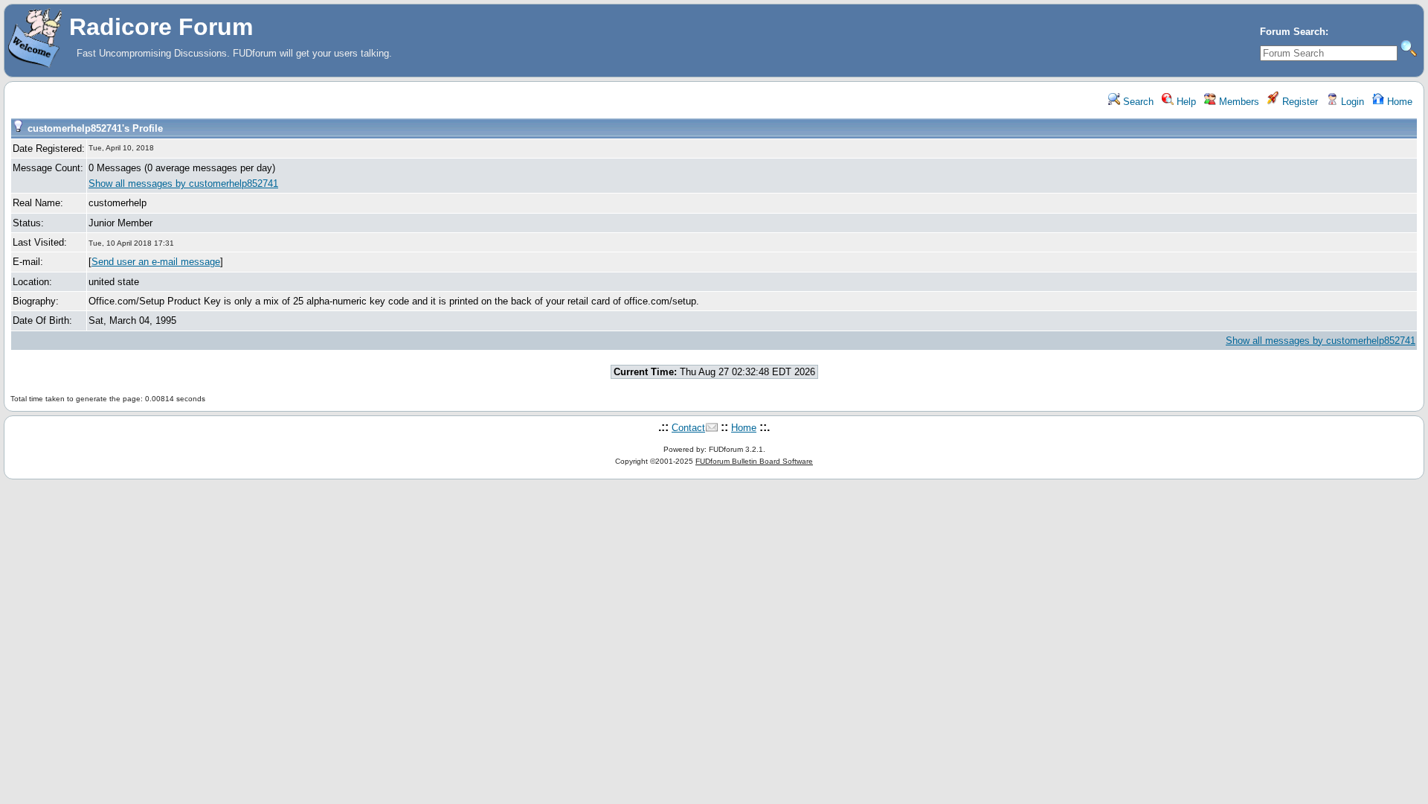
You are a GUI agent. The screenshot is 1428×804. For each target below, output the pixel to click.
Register (1298, 101)
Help (1185, 101)
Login (1351, 101)
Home (1398, 101)
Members (1237, 101)
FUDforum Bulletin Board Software (754, 461)
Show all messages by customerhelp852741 (183, 183)
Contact (688, 427)
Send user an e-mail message (155, 261)
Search (1137, 101)
